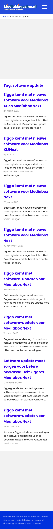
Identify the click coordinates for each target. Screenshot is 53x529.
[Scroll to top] (49, 525)
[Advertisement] (26, 49)
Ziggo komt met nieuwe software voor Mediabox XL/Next (26, 144)
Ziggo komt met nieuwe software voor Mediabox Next (26, 191)
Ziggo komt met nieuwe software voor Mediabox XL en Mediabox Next (26, 100)
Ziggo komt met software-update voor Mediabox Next (24, 279)
